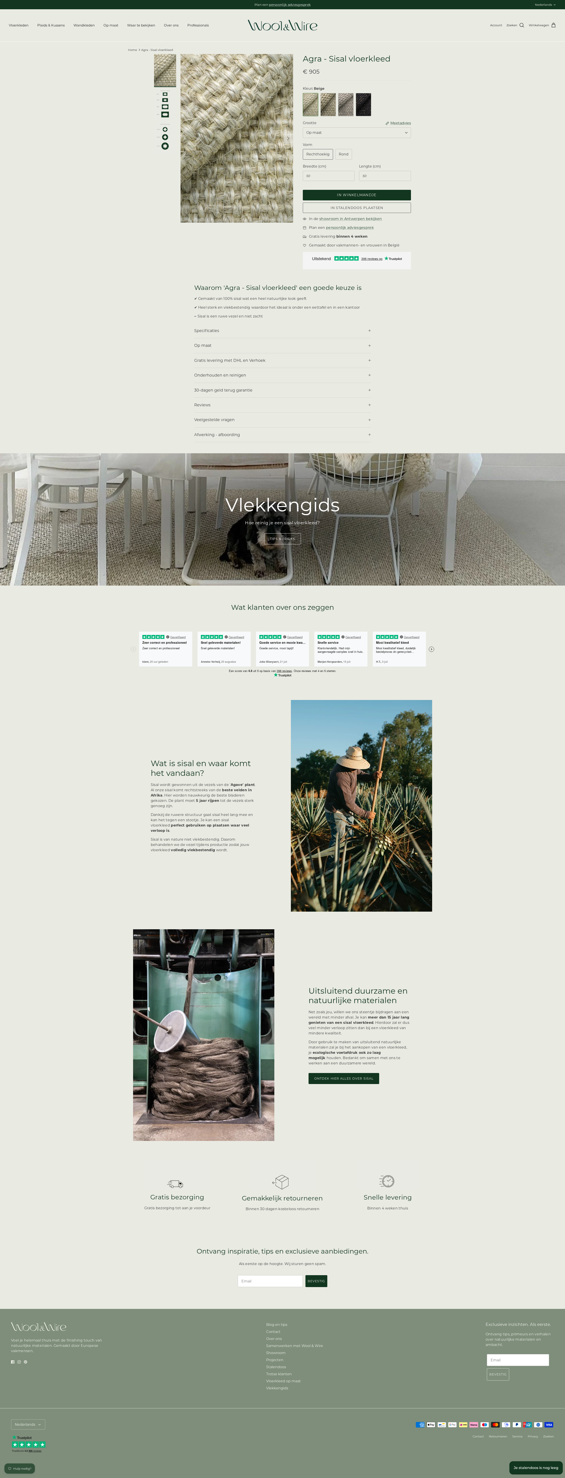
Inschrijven (243, 757)
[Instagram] (243, 771)
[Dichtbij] (365, 693)
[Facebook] (236, 771)
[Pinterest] (249, 771)
